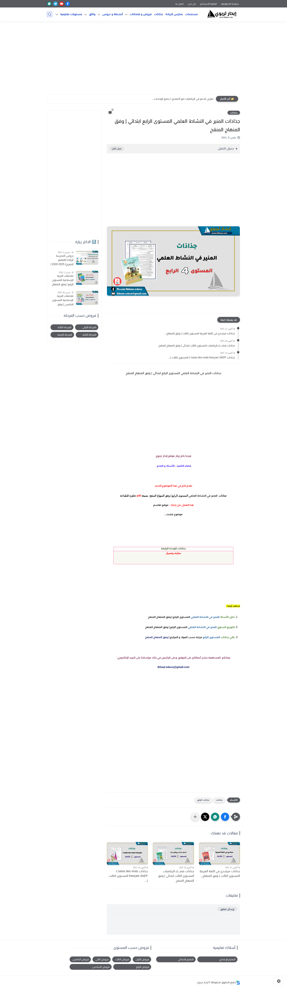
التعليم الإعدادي (227, 959)
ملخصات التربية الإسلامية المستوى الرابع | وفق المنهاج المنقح (62, 280)
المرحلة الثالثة (64, 327)
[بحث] (49, 14)
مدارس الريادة (174, 14)
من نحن (192, 3)
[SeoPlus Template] (238, 982)
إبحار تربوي (202, 982)
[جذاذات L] (127, 853)
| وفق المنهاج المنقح (190, 637)
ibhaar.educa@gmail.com (173, 667)
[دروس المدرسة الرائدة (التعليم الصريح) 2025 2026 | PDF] (87, 258)
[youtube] (61, 3)
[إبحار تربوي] (221, 14)
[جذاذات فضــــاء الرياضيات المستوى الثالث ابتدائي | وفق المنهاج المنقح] (173, 853)
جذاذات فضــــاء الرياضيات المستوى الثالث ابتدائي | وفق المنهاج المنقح (196, 345)
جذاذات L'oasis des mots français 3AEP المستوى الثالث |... (201, 357)
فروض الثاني (101, 959)
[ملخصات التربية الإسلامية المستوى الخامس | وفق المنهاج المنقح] (87, 298)
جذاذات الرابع (203, 800)
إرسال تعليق (227, 909)
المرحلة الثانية (89, 334)
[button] (225, 817)
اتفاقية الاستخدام (208, 3)
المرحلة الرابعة (64, 334)
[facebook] (67, 3)
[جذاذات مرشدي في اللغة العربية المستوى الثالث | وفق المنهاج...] (219, 853)
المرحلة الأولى (89, 327)
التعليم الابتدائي (185, 959)
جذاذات (158, 14)
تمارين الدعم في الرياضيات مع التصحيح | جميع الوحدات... (182, 98)
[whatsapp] (49, 3)
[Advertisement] (143, 59)
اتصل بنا (180, 3)
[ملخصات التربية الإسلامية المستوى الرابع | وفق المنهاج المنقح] (87, 278)
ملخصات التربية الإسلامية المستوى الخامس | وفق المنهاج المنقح (62, 300)
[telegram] (55, 3)
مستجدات (191, 14)
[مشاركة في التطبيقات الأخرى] (195, 817)
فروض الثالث (122, 959)
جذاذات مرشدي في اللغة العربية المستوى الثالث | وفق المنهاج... (199, 333)
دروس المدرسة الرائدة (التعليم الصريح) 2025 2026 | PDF (61, 260)
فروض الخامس (80, 959)
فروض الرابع (142, 966)
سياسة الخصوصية (230, 3)
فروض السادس (100, 966)
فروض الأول (142, 959)
